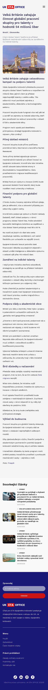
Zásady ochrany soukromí (13, 658)
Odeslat (24, 596)
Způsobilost (8, 642)
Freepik (11, 463)
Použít (5, 639)
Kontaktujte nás (9, 665)
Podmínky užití (9, 662)
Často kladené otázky (11, 646)
